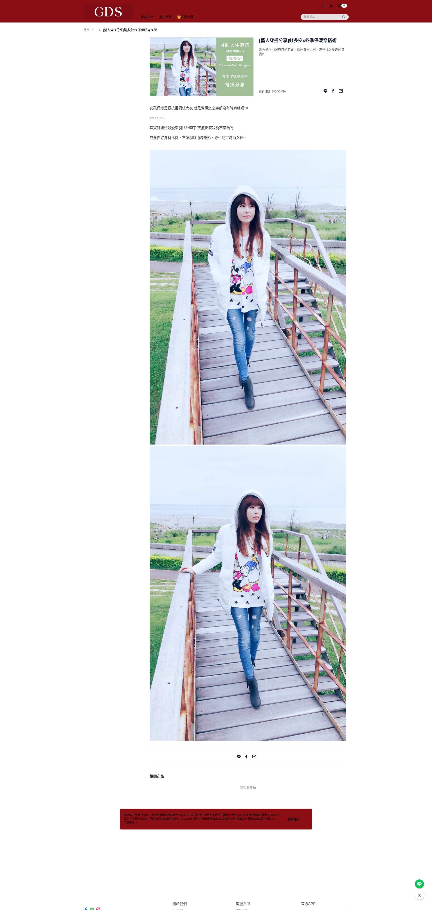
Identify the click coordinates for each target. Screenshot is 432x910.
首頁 (86, 30)
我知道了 (293, 819)
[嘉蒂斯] (108, 11)
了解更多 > (130, 822)
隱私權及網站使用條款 (164, 818)
